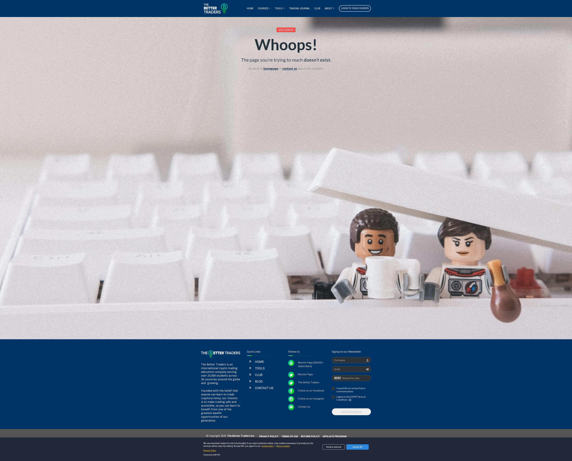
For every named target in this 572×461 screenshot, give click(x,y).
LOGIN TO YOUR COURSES (355, 8)
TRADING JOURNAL (299, 8)
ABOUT (328, 8)
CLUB (317, 8)
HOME (250, 8)
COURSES (263, 8)
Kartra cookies (283, 446)
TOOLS (278, 8)
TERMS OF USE (289, 436)
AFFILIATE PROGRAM (335, 436)
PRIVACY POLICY (268, 436)
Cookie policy (267, 446)
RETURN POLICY (310, 436)
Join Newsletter (351, 412)
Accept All (357, 447)
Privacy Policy (209, 450)
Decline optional (333, 447)
